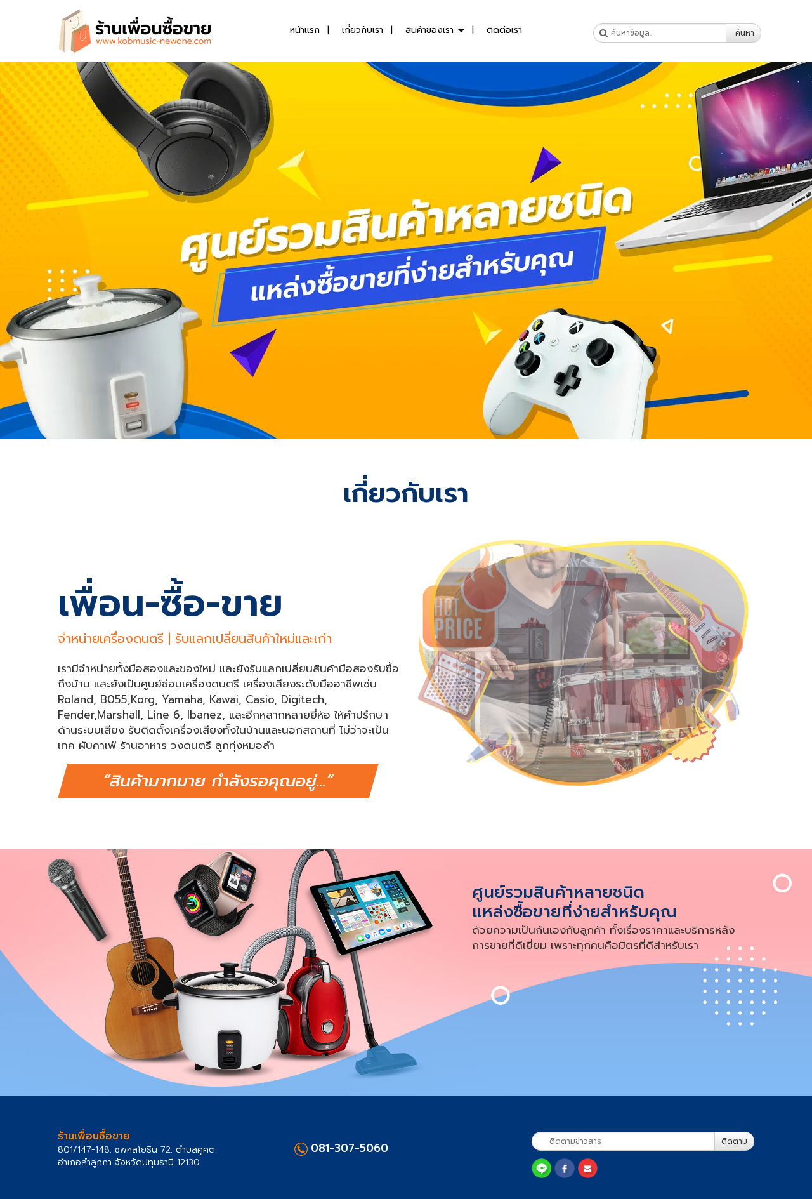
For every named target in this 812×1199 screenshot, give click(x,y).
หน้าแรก (305, 30)
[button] (61, 250)
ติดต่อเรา (504, 30)
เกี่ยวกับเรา (362, 30)
